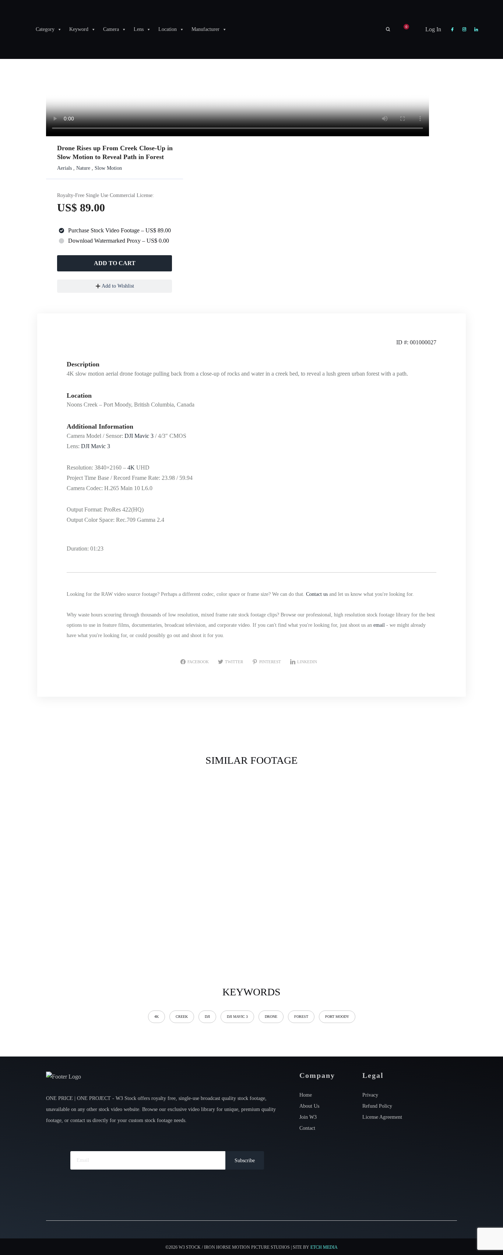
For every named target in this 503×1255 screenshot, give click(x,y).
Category (45, 29)
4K (131, 467)
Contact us (317, 594)
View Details (94, 822)
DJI (207, 1017)
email (379, 625)
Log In (432, 29)
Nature (83, 168)
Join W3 (308, 1117)
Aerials (64, 168)
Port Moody (337, 1017)
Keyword (78, 29)
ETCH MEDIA (324, 1247)
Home (305, 1095)
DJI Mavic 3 (139, 436)
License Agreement (382, 1117)
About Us (309, 1106)
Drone (271, 1017)
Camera (111, 29)
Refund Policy (377, 1106)
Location (167, 29)
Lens (139, 29)
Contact (307, 1128)
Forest (301, 1017)
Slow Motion (108, 168)
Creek (182, 1017)
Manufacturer (205, 29)
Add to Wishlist (117, 286)
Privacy (370, 1095)
